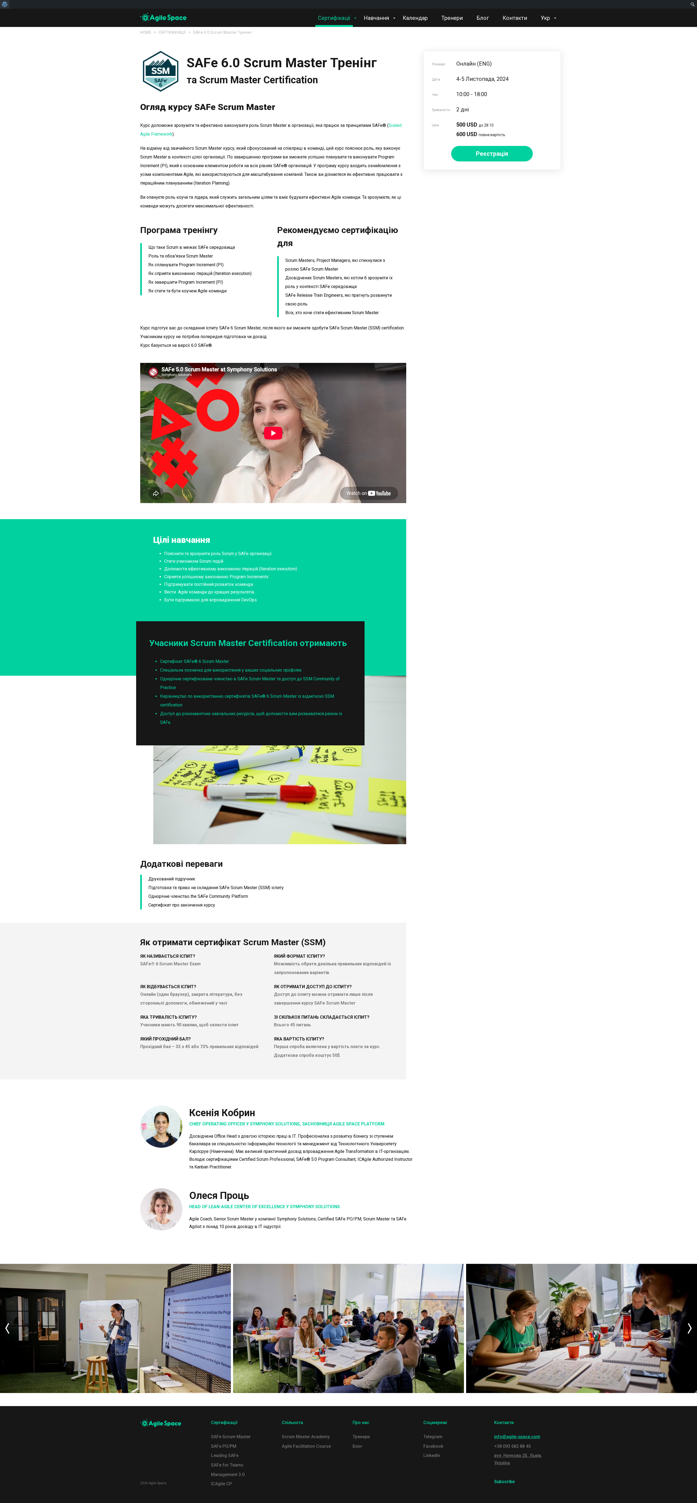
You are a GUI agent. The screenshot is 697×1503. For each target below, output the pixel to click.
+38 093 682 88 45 (512, 1446)
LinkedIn (431, 1455)
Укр (545, 18)
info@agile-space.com (517, 1436)
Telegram (432, 1436)
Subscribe (504, 1481)
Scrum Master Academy (306, 1436)
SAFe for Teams (227, 1465)
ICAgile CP (221, 1483)
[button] (7, 1328)
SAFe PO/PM (223, 1446)
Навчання (376, 18)
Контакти (515, 18)
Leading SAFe (225, 1455)
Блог (482, 18)
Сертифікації (334, 18)
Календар (415, 18)
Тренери (452, 18)
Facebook (433, 1446)
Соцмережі (435, 1422)
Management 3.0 (227, 1474)
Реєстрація (492, 153)
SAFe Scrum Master (231, 1436)
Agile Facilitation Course (306, 1446)
